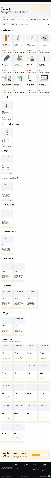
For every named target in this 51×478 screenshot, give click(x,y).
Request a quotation (36, 454)
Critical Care (3, 20)
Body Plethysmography (12, 19)
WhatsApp (43, 470)
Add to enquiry (9, 52)
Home (1, 17)
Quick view (4, 52)
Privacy (22, 476)
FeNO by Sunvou (33, 19)
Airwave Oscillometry (22, 19)
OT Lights (47, 19)
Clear (48, 24)
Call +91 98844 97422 (44, 454)
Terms (24, 476)
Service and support (35, 468)
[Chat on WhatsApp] (49, 476)
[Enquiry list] (49, 3)
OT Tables (43, 19)
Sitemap (27, 476)
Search (19, 22)
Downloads (34, 470)
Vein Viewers (38, 19)
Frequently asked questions (36, 469)
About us (34, 465)
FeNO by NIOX (28, 19)
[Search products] (46, 3)
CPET (17, 19)
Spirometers (3, 19)
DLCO (7, 19)
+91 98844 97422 (44, 465)
